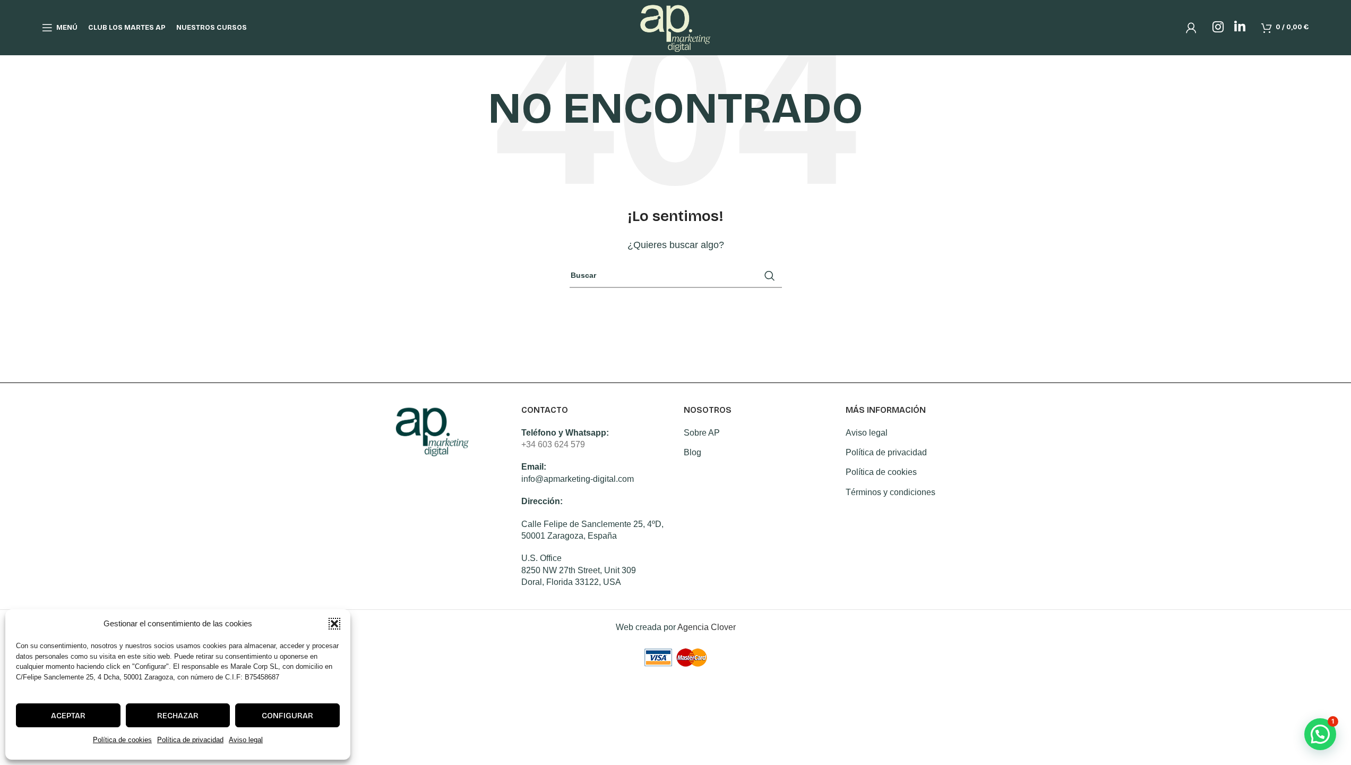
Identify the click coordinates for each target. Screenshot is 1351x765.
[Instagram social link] (1218, 27)
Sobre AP (702, 432)
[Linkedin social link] (1240, 27)
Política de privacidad (190, 740)
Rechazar (178, 715)
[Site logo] (675, 26)
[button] (334, 623)
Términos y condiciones (890, 492)
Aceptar (68, 715)
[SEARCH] (770, 276)
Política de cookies (122, 740)
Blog (692, 452)
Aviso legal (246, 740)
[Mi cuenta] (1191, 27)
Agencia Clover (706, 627)
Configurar (287, 715)
